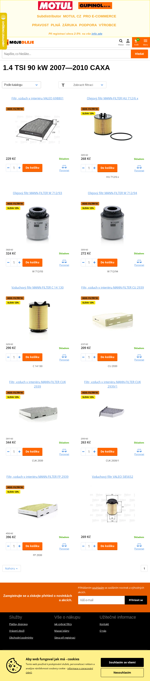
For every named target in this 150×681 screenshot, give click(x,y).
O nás (103, 630)
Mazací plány (61, 630)
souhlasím (98, 587)
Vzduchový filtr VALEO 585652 (112, 477)
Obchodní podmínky (21, 637)
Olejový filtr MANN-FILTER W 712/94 (112, 193)
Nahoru (10, 568)
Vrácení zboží (16, 630)
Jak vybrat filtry (63, 624)
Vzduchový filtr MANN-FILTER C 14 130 (38, 287)
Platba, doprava (18, 624)
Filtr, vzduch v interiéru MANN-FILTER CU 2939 (112, 287)
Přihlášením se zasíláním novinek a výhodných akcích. (111, 590)
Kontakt (104, 624)
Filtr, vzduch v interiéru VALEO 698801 (38, 98)
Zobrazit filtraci (83, 85)
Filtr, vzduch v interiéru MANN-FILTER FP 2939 (37, 477)
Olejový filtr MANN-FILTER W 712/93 (37, 193)
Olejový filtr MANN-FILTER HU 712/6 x (112, 98)
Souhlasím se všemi (122, 662)
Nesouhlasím (122, 672)
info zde (97, 33)
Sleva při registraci (64, 637)
